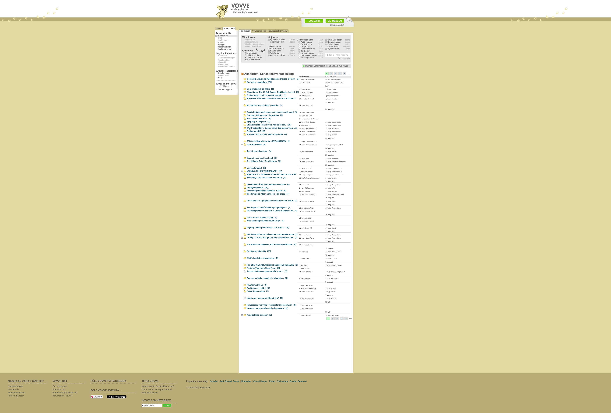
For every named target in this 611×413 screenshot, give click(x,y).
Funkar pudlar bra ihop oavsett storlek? (266, 95)
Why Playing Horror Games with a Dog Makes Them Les (272, 128)
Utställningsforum (309, 55)
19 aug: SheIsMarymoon (335, 194)
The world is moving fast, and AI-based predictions (271, 244)
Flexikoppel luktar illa (259, 251)
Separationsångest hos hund (262, 158)
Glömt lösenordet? (337, 25)
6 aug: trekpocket (332, 278)
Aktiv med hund (306, 40)
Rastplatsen (229, 28)
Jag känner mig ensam (259, 151)
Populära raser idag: (197, 381)
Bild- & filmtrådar (252, 60)
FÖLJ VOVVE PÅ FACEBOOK (108, 381)
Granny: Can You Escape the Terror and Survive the (272, 238)
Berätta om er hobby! (258, 288)
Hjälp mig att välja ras (258, 122)
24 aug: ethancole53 (333, 131)
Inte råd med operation (259, 118)
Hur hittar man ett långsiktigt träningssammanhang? (272, 265)
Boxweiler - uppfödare (259, 82)
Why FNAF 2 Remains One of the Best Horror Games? (271, 99)
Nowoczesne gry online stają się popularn (267, 308)
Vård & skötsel (277, 48)
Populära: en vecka (253, 57)
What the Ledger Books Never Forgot (265, 221)
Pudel (272, 381)
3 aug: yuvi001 (331, 288)
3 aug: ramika (331, 292)
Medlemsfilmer (224, 49)
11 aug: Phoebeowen (333, 252)
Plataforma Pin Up (257, 285)
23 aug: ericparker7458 (334, 145)
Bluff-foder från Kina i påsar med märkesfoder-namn (272, 234)
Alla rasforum (251, 53)
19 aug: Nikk (330, 188)
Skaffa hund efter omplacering (262, 258)
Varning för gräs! (256, 168)
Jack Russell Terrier (229, 381)
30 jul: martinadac (332, 315)
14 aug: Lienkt (331, 228)
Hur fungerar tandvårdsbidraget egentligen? (268, 208)
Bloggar (221, 45)
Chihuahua (282, 381)
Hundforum (223, 36)
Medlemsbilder (224, 47)
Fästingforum (278, 42)
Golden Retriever (298, 381)
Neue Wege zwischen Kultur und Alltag (266, 177)
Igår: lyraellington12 (333, 96)
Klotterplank (333, 46)
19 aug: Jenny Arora (333, 185)
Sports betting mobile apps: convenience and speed (272, 112)
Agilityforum (306, 42)
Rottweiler (246, 381)
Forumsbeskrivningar (278, 31)
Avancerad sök (259, 31)
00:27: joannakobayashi (334, 82)
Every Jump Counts (258, 291)
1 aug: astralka (331, 298)
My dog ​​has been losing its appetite (264, 105)
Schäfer (214, 381)
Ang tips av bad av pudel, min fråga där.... (267, 278)
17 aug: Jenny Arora (333, 208)
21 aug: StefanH (332, 158)
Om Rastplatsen (334, 40)
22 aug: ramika (331, 151)
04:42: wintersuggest (333, 79)
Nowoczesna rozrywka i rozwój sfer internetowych (271, 305)
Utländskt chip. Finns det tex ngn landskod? (269, 125)
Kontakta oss (59, 389)
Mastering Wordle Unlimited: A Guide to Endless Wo (272, 211)
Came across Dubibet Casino (262, 218)
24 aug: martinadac (333, 128)
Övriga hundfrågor (278, 55)
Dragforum (306, 46)
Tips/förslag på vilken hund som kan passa (268, 194)
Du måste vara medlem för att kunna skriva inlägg (326, 66)
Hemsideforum (334, 42)
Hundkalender (224, 73)
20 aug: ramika (331, 178)
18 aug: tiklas (330, 201)
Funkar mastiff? (256, 131)
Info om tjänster (16, 395)
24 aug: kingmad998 (333, 125)
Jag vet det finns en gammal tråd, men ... (267, 271)
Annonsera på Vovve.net (65, 392)
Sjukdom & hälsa (277, 40)
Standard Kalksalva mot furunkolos (265, 115)
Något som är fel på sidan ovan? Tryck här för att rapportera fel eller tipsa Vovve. (158, 389)
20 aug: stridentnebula (334, 168)
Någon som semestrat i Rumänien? (265, 298)
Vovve (218, 28)
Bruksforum (306, 44)
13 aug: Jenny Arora (333, 235)
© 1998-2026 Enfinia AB (198, 387)
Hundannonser (15, 386)
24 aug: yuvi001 (331, 135)
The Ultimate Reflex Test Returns (264, 161)
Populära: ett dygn (253, 55)
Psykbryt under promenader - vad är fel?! (268, 228)
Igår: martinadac (331, 92)
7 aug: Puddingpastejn (334, 265)
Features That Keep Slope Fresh (263, 268)
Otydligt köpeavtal (257, 187)
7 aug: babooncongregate (335, 272)
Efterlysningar (333, 44)
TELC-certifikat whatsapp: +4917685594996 (268, 141)
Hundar (221, 42)
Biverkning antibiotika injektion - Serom (266, 191)
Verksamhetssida (16, 392)
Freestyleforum (308, 49)
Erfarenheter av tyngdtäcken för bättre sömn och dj (272, 201)
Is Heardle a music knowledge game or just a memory (273, 79)
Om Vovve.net (60, 386)
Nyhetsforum (333, 49)
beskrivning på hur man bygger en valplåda (268, 184)
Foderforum (275, 46)
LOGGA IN (314, 21)
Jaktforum (305, 51)
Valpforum (274, 53)
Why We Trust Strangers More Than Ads (267, 134)
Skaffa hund (275, 51)
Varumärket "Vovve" (62, 395)
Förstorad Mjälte (256, 144)
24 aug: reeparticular (333, 122)
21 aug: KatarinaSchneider (335, 161)
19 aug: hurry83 (331, 191)
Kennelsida (13, 389)
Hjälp (220, 78)
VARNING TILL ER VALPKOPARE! (264, 171)
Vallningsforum (307, 58)
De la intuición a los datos (260, 89)
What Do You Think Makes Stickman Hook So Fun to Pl (271, 174)
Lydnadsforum (307, 53)
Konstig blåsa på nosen (259, 315)
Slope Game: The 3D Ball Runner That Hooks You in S (273, 92)
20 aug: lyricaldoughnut (334, 175)
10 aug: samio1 (331, 258)
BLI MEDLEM (335, 21)
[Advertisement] (324, 8)
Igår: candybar (331, 89)
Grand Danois (260, 381)
